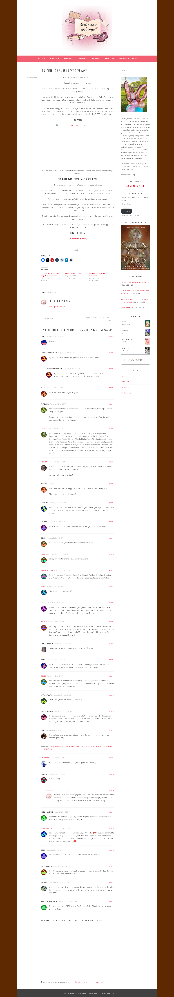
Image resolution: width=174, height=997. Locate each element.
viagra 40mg (80, 77)
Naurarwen (45, 758)
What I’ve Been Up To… (51, 318)
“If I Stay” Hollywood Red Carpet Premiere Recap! (100, 319)
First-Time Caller (126, 339)
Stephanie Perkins (127, 324)
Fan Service (125, 331)
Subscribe (126, 211)
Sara (48, 790)
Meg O (43, 429)
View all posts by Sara (56, 306)
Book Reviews (81, 59)
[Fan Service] (147, 336)
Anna (43, 586)
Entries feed (125, 381)
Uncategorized (52, 292)
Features (68, 59)
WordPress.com (107, 993)
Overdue (124, 322)
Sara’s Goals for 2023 (128, 308)
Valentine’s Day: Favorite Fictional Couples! (135, 282)
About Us (41, 59)
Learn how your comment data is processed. (88, 982)
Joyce (43, 676)
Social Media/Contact (128, 59)
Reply (111, 336)
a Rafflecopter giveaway (77, 238)
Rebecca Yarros (126, 351)
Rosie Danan (126, 333)
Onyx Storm (125, 348)
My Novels (96, 59)
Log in (123, 376)
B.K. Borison (126, 342)
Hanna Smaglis (47, 570)
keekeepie (44, 462)
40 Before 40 (54, 59)
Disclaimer (109, 59)
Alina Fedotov (47, 828)
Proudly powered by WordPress (73, 993)
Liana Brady (45, 554)
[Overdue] (147, 327)
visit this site (95, 88)
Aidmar (44, 622)
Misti (43, 603)
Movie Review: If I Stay (73, 273)
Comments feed (126, 387)
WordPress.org (126, 393)
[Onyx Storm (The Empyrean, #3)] (147, 354)
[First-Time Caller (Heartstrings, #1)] (147, 344)
